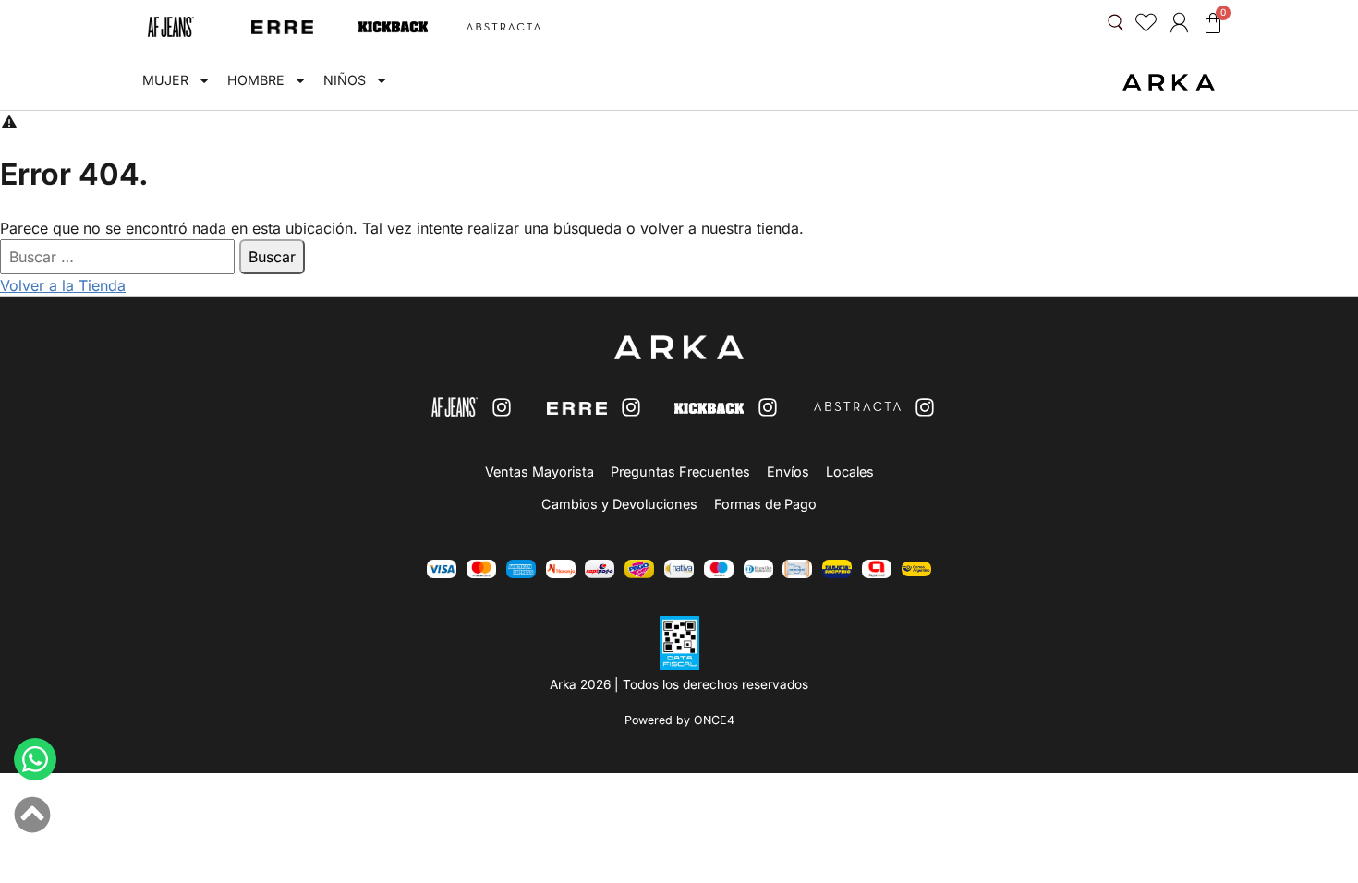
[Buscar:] (119, 257)
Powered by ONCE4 (679, 720)
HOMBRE (256, 80)
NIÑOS (344, 80)
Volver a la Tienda (63, 285)
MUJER (165, 80)
